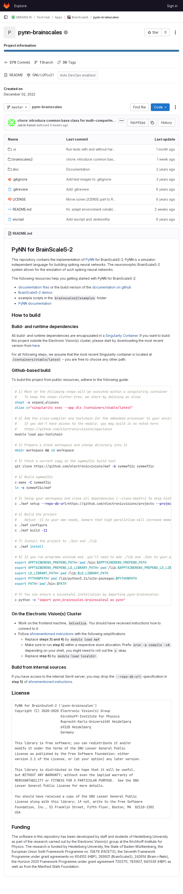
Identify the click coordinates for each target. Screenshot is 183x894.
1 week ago (166, 159)
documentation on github (111, 287)
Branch (46, 62)
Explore (20, 6)
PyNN (90, 260)
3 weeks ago (59, 125)
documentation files (33, 287)
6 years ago (165, 189)
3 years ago (165, 179)
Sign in (172, 6)
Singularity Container (122, 335)
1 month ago (165, 149)
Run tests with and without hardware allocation (91, 149)
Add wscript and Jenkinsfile (88, 219)
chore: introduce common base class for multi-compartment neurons (66, 120)
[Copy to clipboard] (165, 391)
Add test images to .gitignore (88, 179)
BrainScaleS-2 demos (35, 292)
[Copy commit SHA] (152, 122)
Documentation (78, 169)
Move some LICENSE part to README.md (91, 199)
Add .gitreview (77, 189)
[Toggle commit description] (121, 120)
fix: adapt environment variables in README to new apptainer (91, 209)
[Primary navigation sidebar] (6, 17)
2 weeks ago (165, 209)
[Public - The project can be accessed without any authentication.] (66, 32)
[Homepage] (6, 6)
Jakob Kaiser (26, 125)
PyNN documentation (34, 303)
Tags (69, 62)
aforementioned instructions (52, 634)
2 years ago (165, 169)
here (36, 345)
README (16, 75)
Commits (20, 62)
